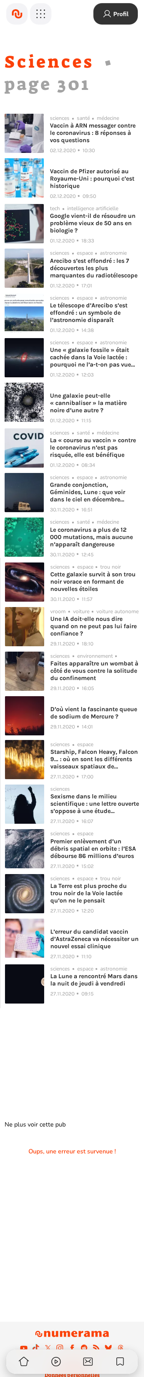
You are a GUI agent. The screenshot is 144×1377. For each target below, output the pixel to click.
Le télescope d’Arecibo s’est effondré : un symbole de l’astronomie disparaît (88, 313)
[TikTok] (35, 1347)
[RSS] (96, 1347)
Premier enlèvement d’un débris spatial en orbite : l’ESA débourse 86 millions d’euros (93, 848)
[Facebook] (72, 1347)
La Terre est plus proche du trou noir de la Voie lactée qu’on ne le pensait (88, 893)
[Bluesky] (108, 1347)
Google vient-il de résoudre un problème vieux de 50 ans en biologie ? (93, 223)
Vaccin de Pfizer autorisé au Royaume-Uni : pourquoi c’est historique (92, 178)
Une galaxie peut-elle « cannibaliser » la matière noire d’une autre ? (88, 403)
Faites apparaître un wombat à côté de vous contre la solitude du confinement (94, 671)
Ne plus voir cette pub (35, 1124)
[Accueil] (17, 14)
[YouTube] (23, 1347)
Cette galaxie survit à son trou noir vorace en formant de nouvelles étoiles (93, 581)
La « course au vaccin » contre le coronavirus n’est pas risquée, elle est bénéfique (93, 447)
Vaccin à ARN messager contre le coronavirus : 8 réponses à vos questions (93, 133)
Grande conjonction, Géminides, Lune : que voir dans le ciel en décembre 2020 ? (87, 492)
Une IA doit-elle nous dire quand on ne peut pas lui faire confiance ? (93, 626)
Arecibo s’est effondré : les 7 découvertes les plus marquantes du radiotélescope (93, 268)
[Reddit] (84, 1347)
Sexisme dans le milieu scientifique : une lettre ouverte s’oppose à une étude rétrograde (94, 804)
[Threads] (120, 1347)
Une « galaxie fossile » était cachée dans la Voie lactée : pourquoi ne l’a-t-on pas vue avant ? (90, 357)
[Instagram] (60, 1347)
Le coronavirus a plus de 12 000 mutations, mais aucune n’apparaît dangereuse (91, 537)
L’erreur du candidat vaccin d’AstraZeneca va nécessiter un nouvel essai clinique (94, 939)
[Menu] (40, 14)
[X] (48, 1347)
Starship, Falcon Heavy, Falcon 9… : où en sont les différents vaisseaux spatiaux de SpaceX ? (94, 759)
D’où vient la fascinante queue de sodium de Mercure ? (93, 712)
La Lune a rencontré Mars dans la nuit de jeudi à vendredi (93, 979)
